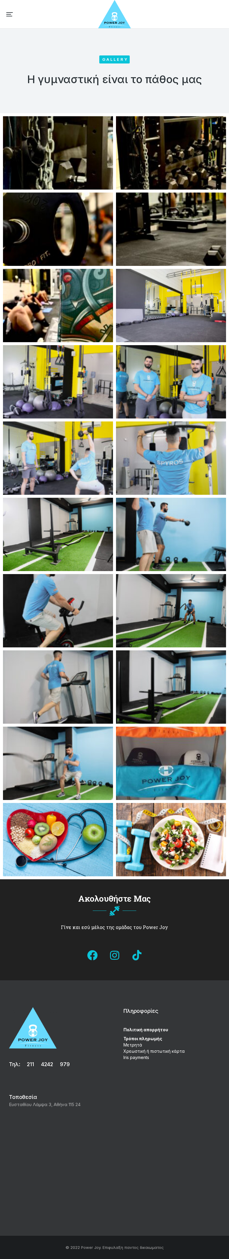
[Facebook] (92, 955)
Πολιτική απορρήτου (145, 1029)
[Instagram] (114, 955)
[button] (9, 14)
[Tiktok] (136, 955)
